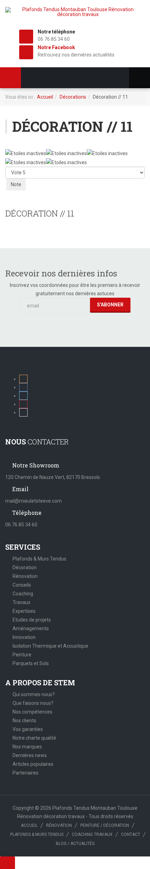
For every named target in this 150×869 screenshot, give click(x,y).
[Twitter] (23, 395)
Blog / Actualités (75, 843)
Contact (130, 834)
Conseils (22, 585)
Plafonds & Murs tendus (36, 834)
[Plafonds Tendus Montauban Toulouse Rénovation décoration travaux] (75, 12)
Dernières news (30, 755)
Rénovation (25, 576)
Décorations (73, 97)
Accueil (45, 97)
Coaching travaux (92, 834)
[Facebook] (23, 387)
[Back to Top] (7, 862)
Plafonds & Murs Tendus (39, 559)
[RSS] (23, 379)
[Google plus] (23, 404)
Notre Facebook (56, 47)
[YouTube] (23, 412)
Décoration (25, 567)
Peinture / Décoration (104, 825)
